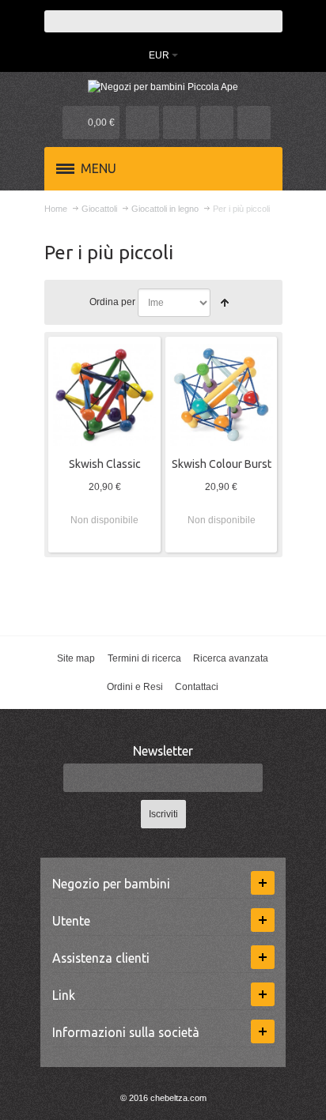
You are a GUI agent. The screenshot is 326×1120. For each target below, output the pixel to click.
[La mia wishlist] (179, 122)
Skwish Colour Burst (221, 464)
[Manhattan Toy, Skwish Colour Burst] (221, 395)
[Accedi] (216, 122)
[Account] (142, 122)
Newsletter (163, 751)
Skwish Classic (105, 464)
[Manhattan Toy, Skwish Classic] (104, 395)
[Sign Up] (254, 122)
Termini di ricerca (144, 658)
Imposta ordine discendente (225, 303)
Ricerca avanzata (230, 658)
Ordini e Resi (135, 686)
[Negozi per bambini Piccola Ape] (163, 87)
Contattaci (196, 686)
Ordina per (112, 301)
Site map (76, 658)
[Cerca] (271, 21)
